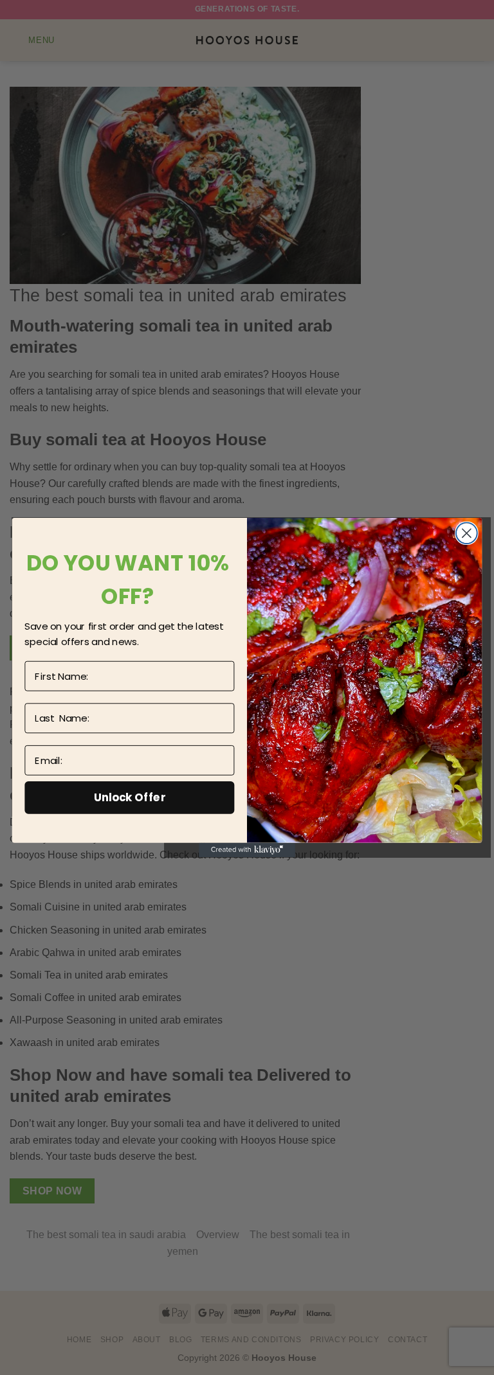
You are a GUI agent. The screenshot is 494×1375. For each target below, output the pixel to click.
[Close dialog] (466, 533)
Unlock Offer (129, 797)
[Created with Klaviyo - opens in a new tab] (247, 850)
